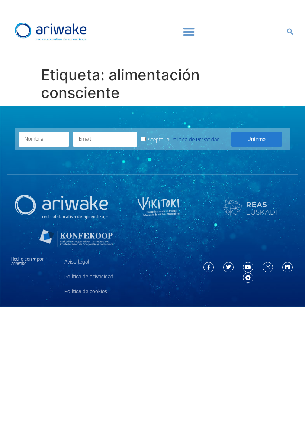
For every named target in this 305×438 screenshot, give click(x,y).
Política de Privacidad (195, 140)
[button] (189, 31)
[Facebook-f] (208, 267)
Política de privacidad (88, 277)
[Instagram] (268, 267)
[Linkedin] (287, 267)
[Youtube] (248, 267)
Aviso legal (76, 262)
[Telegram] (248, 277)
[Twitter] (228, 267)
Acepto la (184, 140)
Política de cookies (85, 291)
